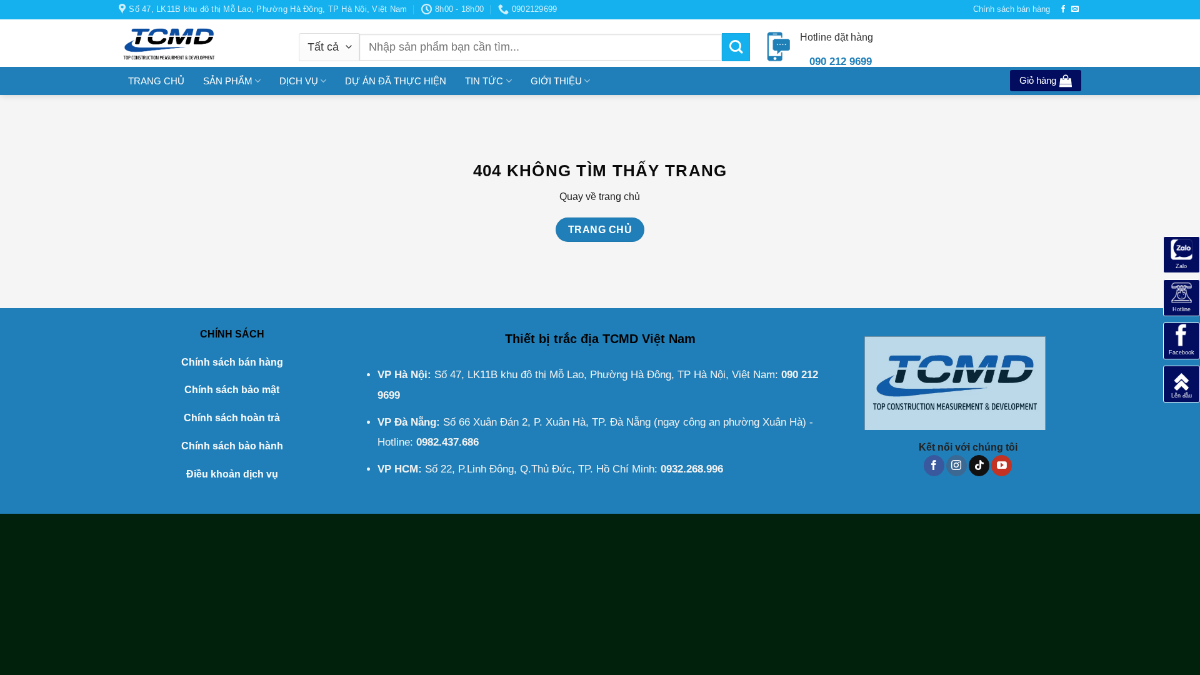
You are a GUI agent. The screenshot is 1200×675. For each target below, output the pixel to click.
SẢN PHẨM (227, 81)
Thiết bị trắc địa (552, 339)
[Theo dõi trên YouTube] (1001, 465)
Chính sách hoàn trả (232, 417)
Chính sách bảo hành (232, 446)
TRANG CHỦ (156, 81)
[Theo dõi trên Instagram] (956, 465)
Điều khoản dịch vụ (232, 474)
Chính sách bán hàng (1011, 9)
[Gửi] (736, 47)
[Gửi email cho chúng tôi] (1075, 9)
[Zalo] (1181, 254)
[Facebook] (1181, 340)
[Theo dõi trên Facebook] (1063, 9)
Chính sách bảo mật (231, 389)
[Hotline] (1181, 297)
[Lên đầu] (1181, 383)
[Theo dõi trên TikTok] (979, 465)
